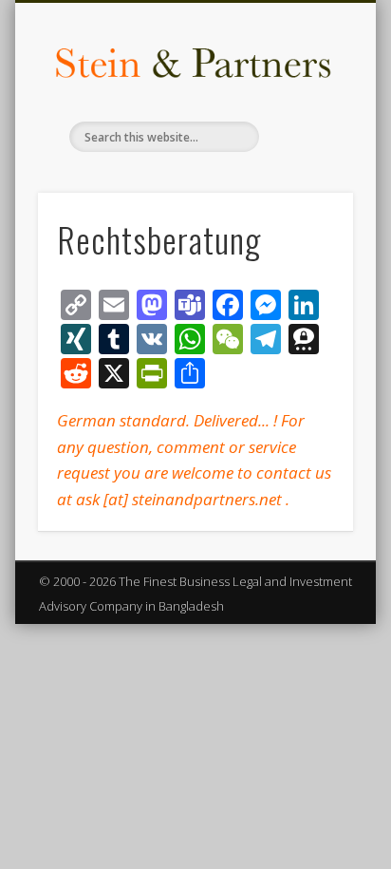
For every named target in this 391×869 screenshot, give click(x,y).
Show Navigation (307, 170)
